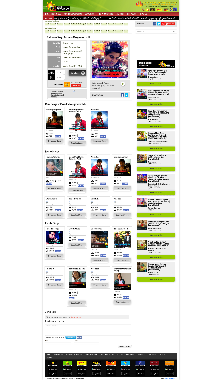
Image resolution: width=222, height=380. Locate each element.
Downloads (89, 14)
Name (47, 341)
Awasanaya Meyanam (53, 110)
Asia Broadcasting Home (73, 14)
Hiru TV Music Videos (105, 14)
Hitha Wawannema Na (121, 229)
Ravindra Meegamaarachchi (72, 58)
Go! (174, 31)
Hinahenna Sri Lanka (53, 157)
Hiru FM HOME (56, 14)
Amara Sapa (95, 110)
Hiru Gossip (120, 14)
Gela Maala (95, 199)
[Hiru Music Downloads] (58, 6)
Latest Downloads (91, 354)
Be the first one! (76, 317)
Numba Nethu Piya (75, 199)
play (123, 84)
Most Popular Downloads (109, 354)
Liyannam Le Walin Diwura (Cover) (122, 270)
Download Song (54, 141)
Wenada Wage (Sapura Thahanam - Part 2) (76, 111)
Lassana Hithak (96, 229)
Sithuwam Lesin (51, 199)
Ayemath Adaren (74, 229)
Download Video (156, 84)
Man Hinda (117, 199)
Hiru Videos (131, 14)
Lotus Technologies (170, 378)
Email (76, 341)
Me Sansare (95, 269)
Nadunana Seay (68, 43)
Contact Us (143, 14)
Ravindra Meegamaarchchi (71, 47)
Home (47, 14)
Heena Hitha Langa (52, 229)
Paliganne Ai (50, 269)
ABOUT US (162, 354)
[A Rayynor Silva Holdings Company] (156, 6)
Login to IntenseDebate (70, 337)
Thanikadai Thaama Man (77, 269)
